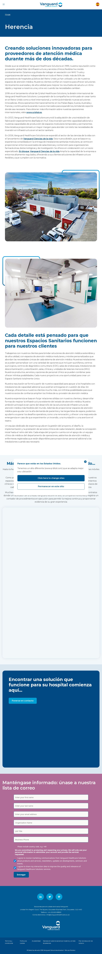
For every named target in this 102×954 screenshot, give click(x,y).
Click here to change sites (51, 478)
